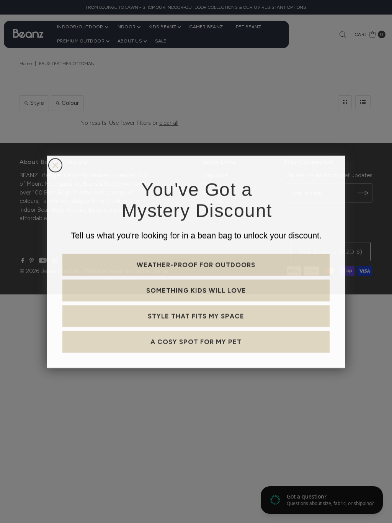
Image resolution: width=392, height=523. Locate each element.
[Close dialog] (55, 165)
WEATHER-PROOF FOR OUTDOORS (196, 264)
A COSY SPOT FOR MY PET (196, 341)
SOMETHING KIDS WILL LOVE (196, 290)
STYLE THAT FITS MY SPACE (196, 315)
